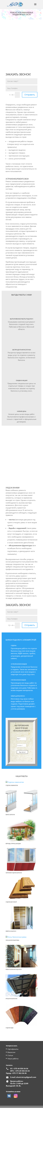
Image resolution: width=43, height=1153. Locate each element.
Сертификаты (12, 1049)
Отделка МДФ (9, 1028)
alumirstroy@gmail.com (26, 1077)
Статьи (10, 1055)
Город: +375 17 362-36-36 (16, 1073)
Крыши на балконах (11, 998)
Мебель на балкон (11, 931)
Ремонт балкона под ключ (14, 969)
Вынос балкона (10, 814)
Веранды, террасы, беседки (13, 843)
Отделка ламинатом (12, 785)
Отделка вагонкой (11, 902)
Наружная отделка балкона (14, 873)
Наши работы (13, 1058)
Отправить (29, 94)
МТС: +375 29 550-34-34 (20, 1071)
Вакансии (11, 1052)
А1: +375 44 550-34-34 (19, 1068)
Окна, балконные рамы (12, 940)
